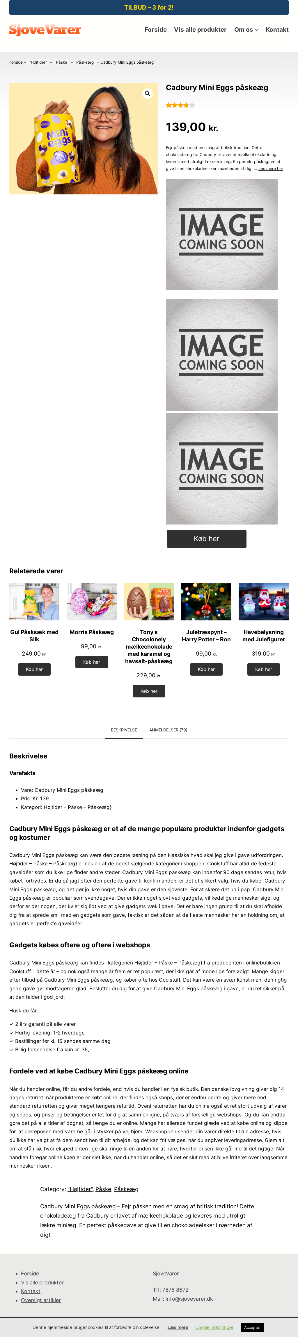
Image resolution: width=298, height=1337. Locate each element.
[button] (147, 93)
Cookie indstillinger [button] (214, 1327)
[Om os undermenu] (256, 29)
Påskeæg (85, 62)
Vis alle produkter (42, 1282)
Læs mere (178, 1327)
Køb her (206, 538)
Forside (16, 62)
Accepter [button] (252, 1327)
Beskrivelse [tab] (124, 729)
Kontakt (30, 1291)
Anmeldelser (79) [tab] (168, 729)
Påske (61, 62)
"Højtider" (38, 62)
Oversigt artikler (41, 1300)
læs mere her (270, 168)
